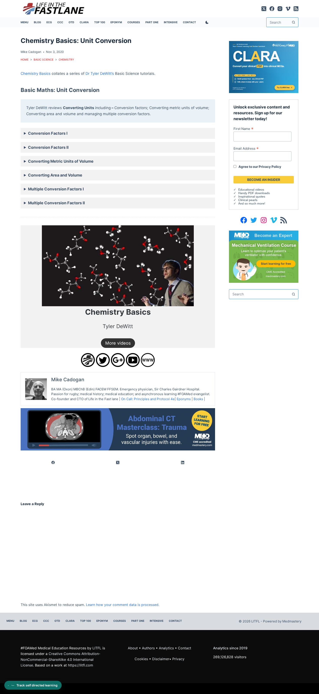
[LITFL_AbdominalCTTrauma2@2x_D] (118, 429)
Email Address (246, 148)
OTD (71, 22)
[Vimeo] (288, 8)
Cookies (142, 659)
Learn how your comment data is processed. (122, 604)
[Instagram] (280, 8)
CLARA (84, 22)
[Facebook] (272, 8)
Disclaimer (160, 659)
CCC (60, 22)
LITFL (96, 648)
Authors (148, 648)
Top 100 (99, 22)
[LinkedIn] (182, 462)
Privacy (178, 659)
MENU (24, 22)
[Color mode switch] (206, 22)
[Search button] (293, 22)
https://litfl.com (80, 665)
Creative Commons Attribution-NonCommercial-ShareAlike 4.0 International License (60, 659)
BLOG (37, 22)
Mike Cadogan (67, 379)
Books (198, 399)
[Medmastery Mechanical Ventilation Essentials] (263, 256)
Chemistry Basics (36, 73)
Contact (189, 22)
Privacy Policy (270, 167)
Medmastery (291, 621)
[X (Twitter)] (263, 8)
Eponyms (184, 399)
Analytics (166, 648)
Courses (133, 22)
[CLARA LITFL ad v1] (263, 66)
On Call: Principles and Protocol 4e (148, 399)
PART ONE (151, 22)
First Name (243, 128)
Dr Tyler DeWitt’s (100, 73)
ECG (49, 22)
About (133, 648)
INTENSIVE (171, 22)
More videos (118, 343)
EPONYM (116, 22)
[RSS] (296, 8)
